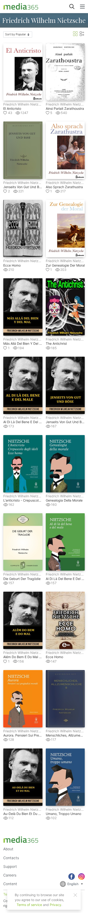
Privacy (55, 905)
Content (10, 884)
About (8, 849)
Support (10, 866)
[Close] (75, 895)
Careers (9, 875)
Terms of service (29, 905)
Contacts (11, 858)
